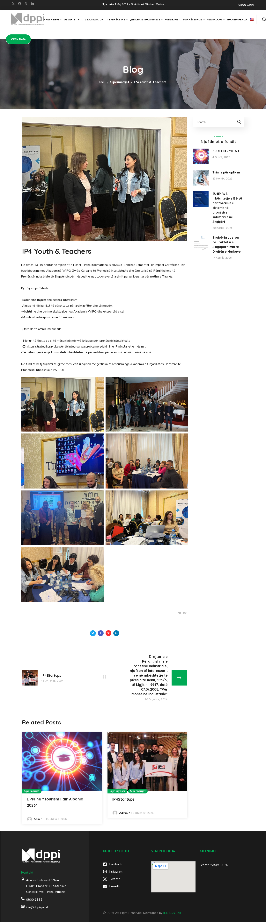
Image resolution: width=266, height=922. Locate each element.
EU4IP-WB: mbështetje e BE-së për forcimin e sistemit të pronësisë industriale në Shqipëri (227, 208)
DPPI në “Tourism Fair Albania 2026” (55, 802)
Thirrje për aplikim (226, 172)
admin (38, 819)
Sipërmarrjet (119, 82)
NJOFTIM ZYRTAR (225, 151)
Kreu (102, 82)
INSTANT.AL (172, 913)
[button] (264, 19)
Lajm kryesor (117, 791)
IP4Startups (123, 799)
